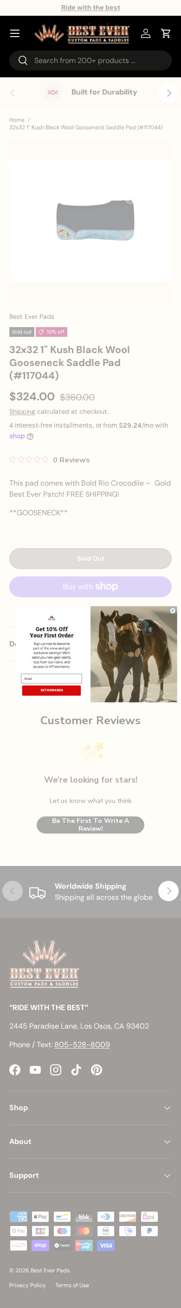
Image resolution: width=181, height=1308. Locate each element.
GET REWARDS (51, 690)
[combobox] (90, 60)
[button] (166, 33)
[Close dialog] (172, 610)
